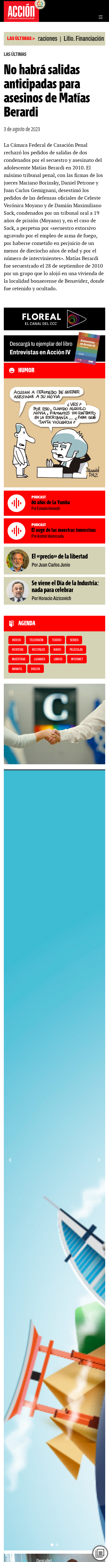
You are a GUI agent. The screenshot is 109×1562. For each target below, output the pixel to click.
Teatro (56, 640)
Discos (35, 669)
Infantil (17, 669)
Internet (77, 659)
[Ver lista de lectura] (100, 1553)
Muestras (18, 659)
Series (74, 640)
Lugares (39, 659)
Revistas (17, 649)
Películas (76, 649)
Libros (58, 659)
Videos (16, 640)
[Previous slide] (10, 1160)
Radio (57, 649)
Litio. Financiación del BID (72, 39)
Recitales (38, 649)
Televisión (36, 640)
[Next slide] (99, 1160)
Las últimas (15, 54)
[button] (52, 1544)
